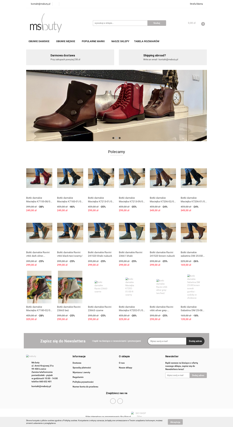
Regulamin (78, 377)
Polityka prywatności (83, 382)
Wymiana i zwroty (81, 372)
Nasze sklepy (125, 367)
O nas (122, 363)
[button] (79, 356)
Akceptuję (175, 422)
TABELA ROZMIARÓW (146, 41)
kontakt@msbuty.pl (41, 386)
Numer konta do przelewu (85, 386)
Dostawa (77, 363)
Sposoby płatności (82, 367)
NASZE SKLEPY (120, 41)
